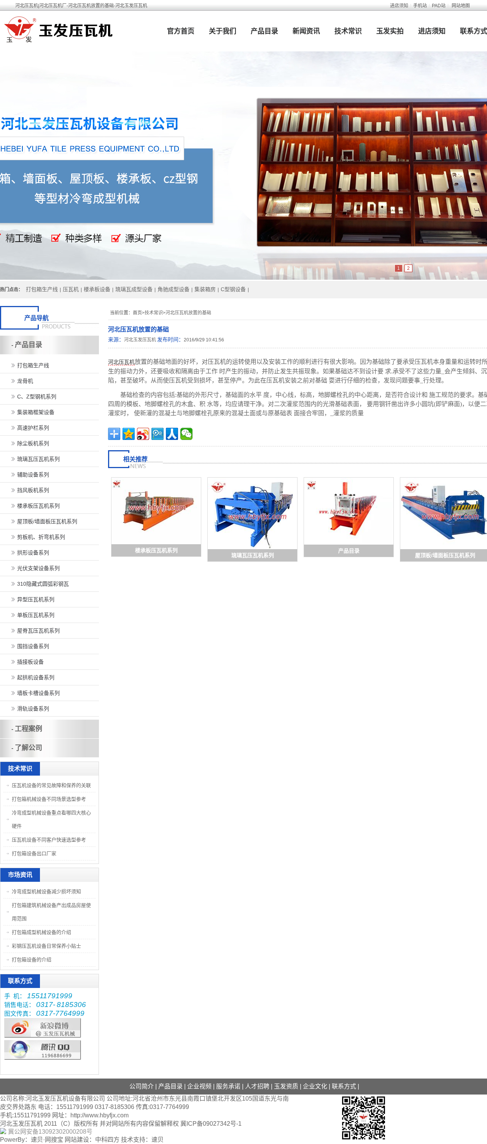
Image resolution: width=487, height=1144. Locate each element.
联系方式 (344, 1086)
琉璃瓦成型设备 (134, 289)
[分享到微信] (186, 434)
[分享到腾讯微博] (157, 434)
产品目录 (264, 31)
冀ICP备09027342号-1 (211, 1123)
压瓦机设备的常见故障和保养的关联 (51, 785)
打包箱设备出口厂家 (34, 853)
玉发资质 (286, 1086)
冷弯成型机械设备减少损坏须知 (46, 891)
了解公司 (28, 748)
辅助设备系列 (33, 475)
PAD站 (439, 5)
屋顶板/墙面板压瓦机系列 (445, 555)
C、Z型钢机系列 (36, 397)
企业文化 (315, 1086)
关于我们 (222, 31)
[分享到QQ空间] (129, 434)
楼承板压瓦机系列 (156, 550)
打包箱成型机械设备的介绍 (41, 932)
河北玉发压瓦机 (140, 340)
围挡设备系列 (33, 646)
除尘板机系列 (33, 443)
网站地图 (461, 5)
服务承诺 (228, 1086)
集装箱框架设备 (35, 412)
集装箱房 (205, 289)
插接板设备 (30, 662)
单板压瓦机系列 (35, 615)
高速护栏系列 (33, 428)
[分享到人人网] (172, 434)
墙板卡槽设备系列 (38, 693)
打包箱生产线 (42, 289)
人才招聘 (257, 1086)
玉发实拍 (390, 31)
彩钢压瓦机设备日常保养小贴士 (46, 946)
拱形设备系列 (33, 553)
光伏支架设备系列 (38, 568)
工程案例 (28, 729)
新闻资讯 (306, 31)
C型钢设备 (233, 289)
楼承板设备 (97, 289)
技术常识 (348, 31)
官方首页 (180, 31)
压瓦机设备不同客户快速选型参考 (49, 840)
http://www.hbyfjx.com (99, 1115)
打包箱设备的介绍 (31, 959)
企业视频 (199, 1086)
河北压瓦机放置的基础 (188, 312)
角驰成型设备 (173, 289)
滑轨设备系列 (33, 709)
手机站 (420, 5)
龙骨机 (25, 381)
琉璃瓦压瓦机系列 (252, 555)
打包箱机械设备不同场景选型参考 (49, 799)
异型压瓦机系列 (35, 599)
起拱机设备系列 (35, 677)
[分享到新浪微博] (143, 434)
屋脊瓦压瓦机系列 (38, 631)
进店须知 (399, 5)
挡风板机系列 (33, 490)
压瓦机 (71, 289)
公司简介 (141, 1086)
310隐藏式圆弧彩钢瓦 (43, 584)
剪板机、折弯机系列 (41, 537)
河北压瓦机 (121, 362)
